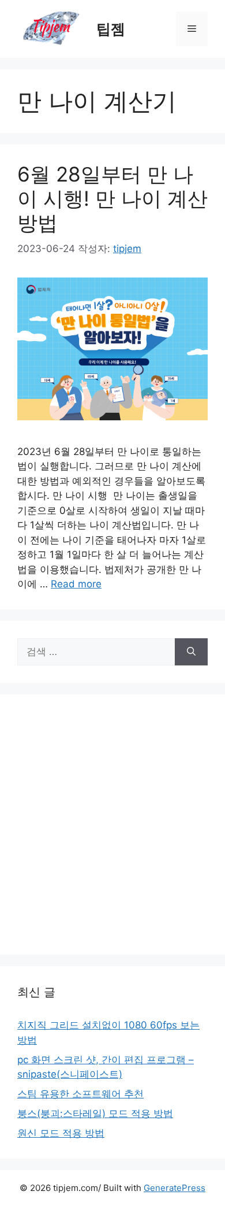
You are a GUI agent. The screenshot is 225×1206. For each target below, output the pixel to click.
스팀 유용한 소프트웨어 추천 (80, 1094)
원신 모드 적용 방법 (60, 1133)
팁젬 (110, 29)
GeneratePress (174, 1187)
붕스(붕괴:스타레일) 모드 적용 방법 (95, 1113)
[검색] (191, 652)
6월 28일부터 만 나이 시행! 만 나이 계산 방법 (112, 198)
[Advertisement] (112, 824)
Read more (76, 584)
